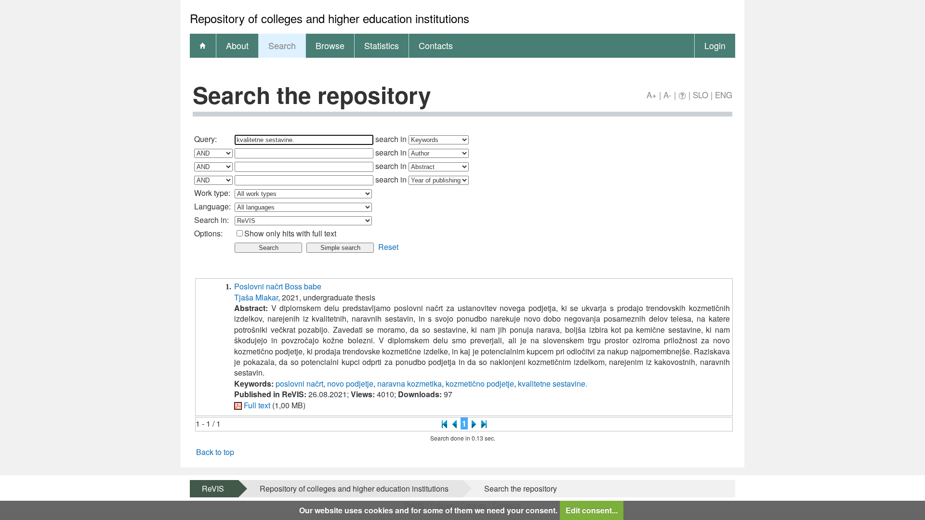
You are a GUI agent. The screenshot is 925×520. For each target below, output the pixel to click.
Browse (330, 45)
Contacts (436, 45)
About (237, 45)
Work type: (212, 192)
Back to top (215, 451)
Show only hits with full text (290, 233)
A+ (652, 95)
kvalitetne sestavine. (552, 383)
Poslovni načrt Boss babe (277, 286)
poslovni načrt (299, 383)
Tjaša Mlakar (256, 297)
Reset (388, 246)
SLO (700, 95)
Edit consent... (592, 510)
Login (715, 45)
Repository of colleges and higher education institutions (354, 488)
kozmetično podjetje (480, 383)
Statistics (381, 45)
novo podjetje (350, 383)
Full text (257, 405)
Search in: (211, 219)
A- (667, 95)
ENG (723, 95)
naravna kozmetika (409, 383)
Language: (212, 206)
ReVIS (213, 488)
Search (282, 45)
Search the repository (520, 488)
